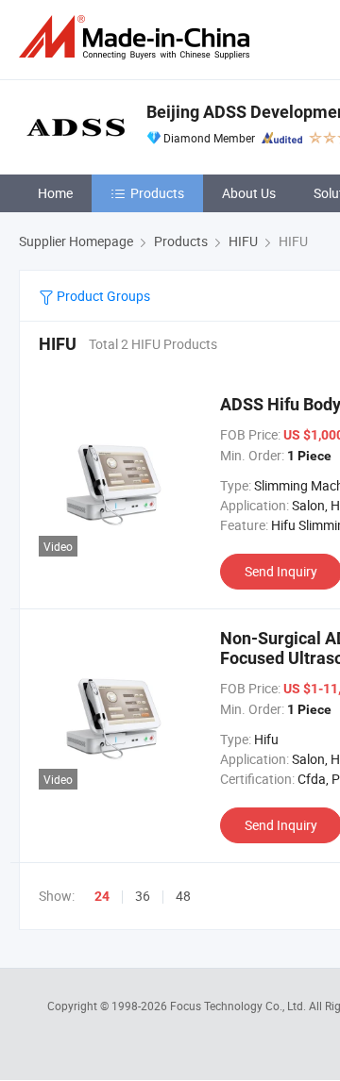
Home (55, 193)
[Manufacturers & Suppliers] (138, 37)
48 (183, 896)
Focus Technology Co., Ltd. (239, 1005)
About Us (249, 193)
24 (102, 896)
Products (157, 193)
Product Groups (102, 296)
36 (142, 896)
